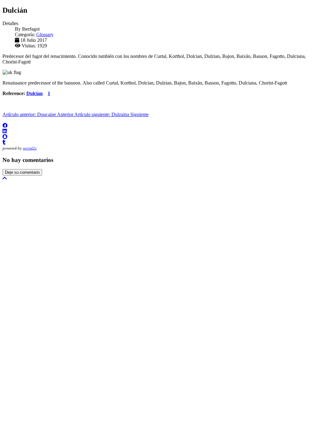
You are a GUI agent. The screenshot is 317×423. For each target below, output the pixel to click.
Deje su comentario (22, 172)
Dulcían (34, 93)
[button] (4, 125)
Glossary (45, 34)
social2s (30, 148)
